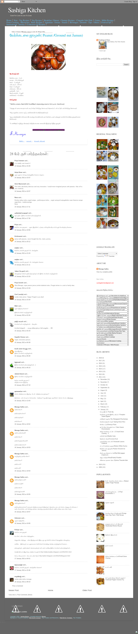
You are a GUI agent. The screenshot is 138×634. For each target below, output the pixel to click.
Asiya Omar (19, 172)
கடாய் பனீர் (108, 567)
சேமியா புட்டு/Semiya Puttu (108, 424)
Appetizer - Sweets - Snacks (56, 22)
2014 (100, 369)
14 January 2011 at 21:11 (22, 265)
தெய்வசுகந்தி (19, 565)
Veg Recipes (37, 20)
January (103, 409)
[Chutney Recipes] (102, 97)
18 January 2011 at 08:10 (22, 582)
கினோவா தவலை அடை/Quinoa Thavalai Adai (114, 460)
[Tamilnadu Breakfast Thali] (101, 161)
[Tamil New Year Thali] (102, 149)
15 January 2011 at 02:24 (22, 331)
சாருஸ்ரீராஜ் (18, 576)
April (102, 401)
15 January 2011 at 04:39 (22, 342)
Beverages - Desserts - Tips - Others (84, 22)
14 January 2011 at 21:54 (22, 288)
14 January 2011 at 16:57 (22, 191)
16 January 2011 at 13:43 (22, 400)
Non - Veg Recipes (21, 20)
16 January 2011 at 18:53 (22, 447)
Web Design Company (35, 617)
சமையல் (29, 141)
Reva (16, 197)
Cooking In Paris (104, 40)
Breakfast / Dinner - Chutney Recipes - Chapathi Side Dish (68, 20)
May (102, 398)
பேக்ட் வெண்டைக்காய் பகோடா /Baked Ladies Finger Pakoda (116, 482)
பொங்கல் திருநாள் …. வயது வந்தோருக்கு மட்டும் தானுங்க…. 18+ (34, 328)
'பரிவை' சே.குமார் (20, 271)
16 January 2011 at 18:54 (22, 471)
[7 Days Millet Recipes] (101, 127)
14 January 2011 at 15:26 (22, 166)
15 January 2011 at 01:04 (22, 315)
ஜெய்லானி (18, 362)
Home (9, 20)
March (102, 404)
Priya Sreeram (19, 160)
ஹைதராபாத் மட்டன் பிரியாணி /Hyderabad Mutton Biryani (114, 525)
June (102, 396)
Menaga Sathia (20, 407)
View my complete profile (104, 272)
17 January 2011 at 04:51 (22, 558)
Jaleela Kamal (19, 374)
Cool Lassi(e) (19, 294)
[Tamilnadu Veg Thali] (113, 149)
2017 (100, 360)
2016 (100, 363)
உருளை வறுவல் (109, 502)
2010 (100, 464)
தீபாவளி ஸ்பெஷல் (39, 141)
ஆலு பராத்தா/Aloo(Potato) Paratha (110, 457)
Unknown (18, 518)
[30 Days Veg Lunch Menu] (113, 127)
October (103, 385)
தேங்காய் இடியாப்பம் (111, 535)
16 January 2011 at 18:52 (22, 424)
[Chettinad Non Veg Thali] (101, 228)
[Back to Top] (136, 632)
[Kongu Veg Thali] (101, 194)
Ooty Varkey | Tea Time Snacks (116, 42)
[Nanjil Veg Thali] (113, 228)
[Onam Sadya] (113, 205)
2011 (100, 377)
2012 (100, 374)
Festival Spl (106, 22)
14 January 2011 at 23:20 (22, 299)
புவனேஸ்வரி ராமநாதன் (21, 213)
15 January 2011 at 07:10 (22, 385)
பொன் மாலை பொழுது (21, 349)
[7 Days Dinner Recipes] (113, 112)
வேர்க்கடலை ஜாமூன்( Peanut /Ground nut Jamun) (46, 35)
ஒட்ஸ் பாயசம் (109, 546)
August (102, 390)
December (103, 379)
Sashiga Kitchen (26, 9)
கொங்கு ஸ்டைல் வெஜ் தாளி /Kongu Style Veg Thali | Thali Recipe (115, 514)
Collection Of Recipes (36, 24)
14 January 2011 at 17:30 (22, 218)
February (103, 407)
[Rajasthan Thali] (101, 179)
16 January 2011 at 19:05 (22, 523)
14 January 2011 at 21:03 (22, 253)
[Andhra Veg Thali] (113, 161)
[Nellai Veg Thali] (113, 194)
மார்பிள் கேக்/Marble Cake (108, 436)
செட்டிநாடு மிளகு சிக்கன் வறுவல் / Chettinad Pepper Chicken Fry (115, 579)
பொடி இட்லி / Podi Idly (107, 412)
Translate (111, 256)
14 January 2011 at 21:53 (22, 276)
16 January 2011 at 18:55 (22, 494)
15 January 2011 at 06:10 (22, 367)
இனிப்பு (21, 141)
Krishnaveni (19, 236)
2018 (100, 358)
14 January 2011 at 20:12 (22, 241)
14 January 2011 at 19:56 (22, 230)
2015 (100, 366)
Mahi (16, 306)
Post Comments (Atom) (24, 595)
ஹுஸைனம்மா (19, 391)
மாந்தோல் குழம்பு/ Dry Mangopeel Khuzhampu (114, 419)
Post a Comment (17, 586)
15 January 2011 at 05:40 (22, 356)
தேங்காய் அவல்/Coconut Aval (109, 439)
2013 (100, 371)
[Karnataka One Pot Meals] (113, 179)
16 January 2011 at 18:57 (22, 512)
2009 (100, 467)
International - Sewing (15, 24)
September (104, 387)
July (102, 393)
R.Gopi (17, 530)
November (103, 382)
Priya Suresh (19, 283)
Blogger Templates (66, 617)
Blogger (44, 616)
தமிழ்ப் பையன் (19, 321)
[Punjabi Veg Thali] (101, 205)
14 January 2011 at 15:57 (22, 177)
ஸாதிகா (17, 248)
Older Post (87, 590)
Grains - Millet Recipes (104, 20)
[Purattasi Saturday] (113, 217)
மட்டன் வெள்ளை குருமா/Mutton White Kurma (113, 446)
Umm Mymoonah (20, 184)
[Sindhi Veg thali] (101, 217)
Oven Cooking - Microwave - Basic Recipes (24, 22)
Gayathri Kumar (20, 337)
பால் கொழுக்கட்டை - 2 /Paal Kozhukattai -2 (113, 492)
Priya (16, 224)
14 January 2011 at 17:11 (22, 207)
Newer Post (14, 590)
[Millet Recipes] (113, 101)
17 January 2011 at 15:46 (22, 570)
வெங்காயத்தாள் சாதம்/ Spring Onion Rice (112, 422)
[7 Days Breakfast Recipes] (101, 112)
